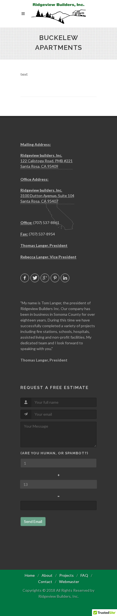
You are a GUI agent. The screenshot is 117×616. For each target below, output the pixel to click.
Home (30, 575)
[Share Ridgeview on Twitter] (34, 278)
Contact (45, 581)
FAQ (84, 575)
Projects (66, 575)
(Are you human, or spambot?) (54, 453)
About (47, 575)
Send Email (33, 521)
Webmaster (69, 581)
